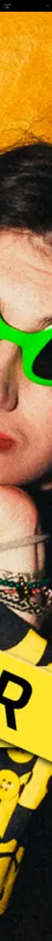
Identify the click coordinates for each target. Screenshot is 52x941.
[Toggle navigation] (47, 5)
